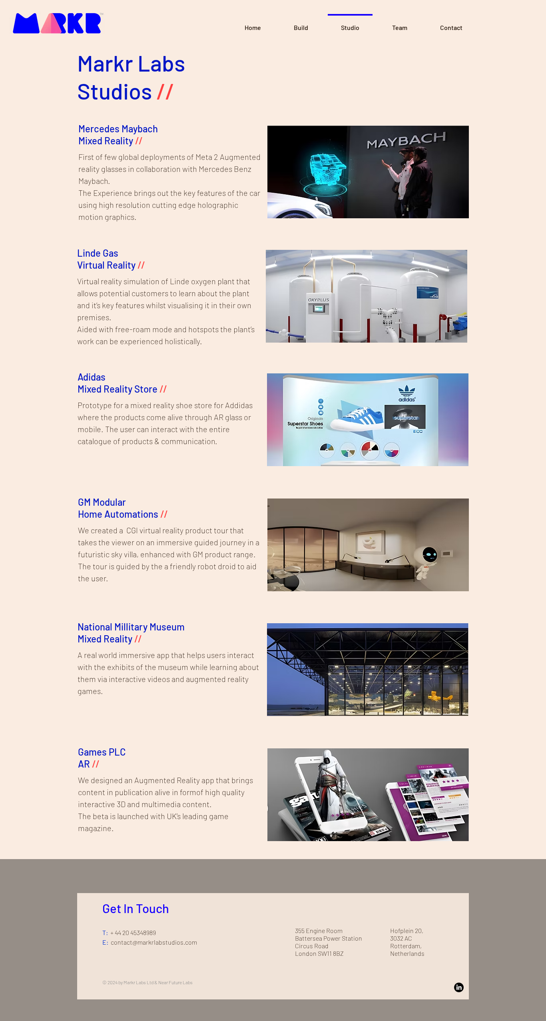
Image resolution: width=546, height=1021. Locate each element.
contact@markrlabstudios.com (154, 942)
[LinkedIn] (459, 987)
